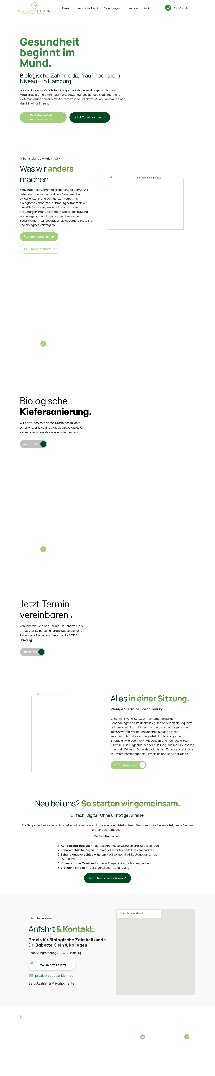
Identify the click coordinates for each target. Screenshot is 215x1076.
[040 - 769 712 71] (168, 8)
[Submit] (186, 1036)
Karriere (133, 8)
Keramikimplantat (88, 8)
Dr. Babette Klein (42, 115)
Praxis (65, 8)
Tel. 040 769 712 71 (53, 965)
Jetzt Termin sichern (125, 765)
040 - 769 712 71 (181, 7)
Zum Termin (30, 652)
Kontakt (148, 8)
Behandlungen (112, 8)
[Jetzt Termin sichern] (142, 765)
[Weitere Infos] (43, 344)
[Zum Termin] (41, 652)
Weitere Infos (31, 343)
